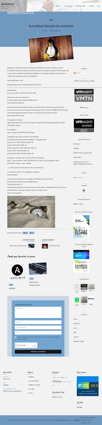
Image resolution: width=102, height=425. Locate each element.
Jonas (46, 30)
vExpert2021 (77, 157)
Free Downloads (68, 6)
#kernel (25, 233)
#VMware (57, 381)
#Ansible (54, 377)
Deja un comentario (55, 31)
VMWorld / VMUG (81, 6)
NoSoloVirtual (7, 4)
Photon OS (69, 381)
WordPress (77, 420)
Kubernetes (76, 144)
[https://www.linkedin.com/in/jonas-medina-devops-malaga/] (84, 190)
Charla (75, 319)
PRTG (75, 332)
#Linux (31, 233)
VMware (58, 6)
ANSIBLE (12, 288)
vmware (75, 337)
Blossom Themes (61, 420)
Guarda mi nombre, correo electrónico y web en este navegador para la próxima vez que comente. (38, 338)
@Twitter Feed (77, 177)
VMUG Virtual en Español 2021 (82, 153)
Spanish (78, 73)
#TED (66, 377)
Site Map (91, 6)
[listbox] (88, 386)
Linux (99, 6)
